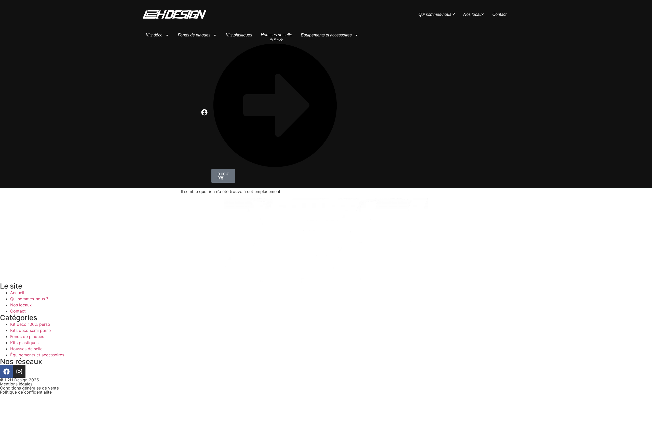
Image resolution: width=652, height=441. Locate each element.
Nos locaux (473, 14)
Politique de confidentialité (26, 392)
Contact (499, 14)
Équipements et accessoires (326, 35)
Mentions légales (16, 383)
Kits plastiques (239, 35)
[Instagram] (19, 371)
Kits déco (154, 35)
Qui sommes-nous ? (436, 14)
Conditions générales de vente (29, 388)
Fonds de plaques (194, 35)
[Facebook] (6, 371)
